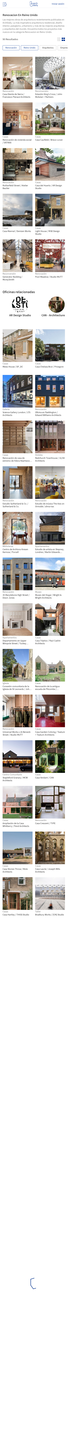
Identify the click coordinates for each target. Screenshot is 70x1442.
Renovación (11, 47)
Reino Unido (29, 47)
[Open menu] (4, 4)
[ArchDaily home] (34, 4)
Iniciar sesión (58, 4)
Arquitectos (48, 47)
